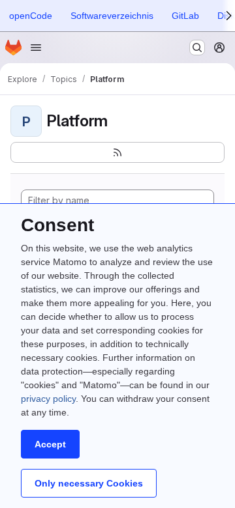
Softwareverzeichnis (111, 15)
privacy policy (48, 398)
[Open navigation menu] (35, 47)
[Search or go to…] (197, 47)
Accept (50, 444)
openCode (30, 15)
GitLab (185, 15)
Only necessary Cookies (89, 483)
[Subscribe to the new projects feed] (117, 152)
